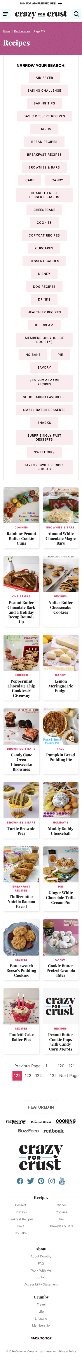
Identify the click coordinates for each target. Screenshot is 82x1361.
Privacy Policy (67, 1351)
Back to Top (41, 1338)
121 (72, 1067)
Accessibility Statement (41, 1284)
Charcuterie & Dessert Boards (44, 195)
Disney (44, 274)
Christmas (21, 596)
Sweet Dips (44, 452)
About (41, 1248)
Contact (41, 1277)
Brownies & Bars (44, 167)
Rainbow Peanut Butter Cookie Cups (21, 538)
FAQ (41, 1263)
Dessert (20, 1205)
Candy (57, 180)
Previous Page (27, 1067)
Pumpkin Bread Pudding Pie (60, 757)
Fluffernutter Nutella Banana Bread (21, 901)
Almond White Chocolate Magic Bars (60, 538)
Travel (41, 1304)
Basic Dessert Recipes (44, 116)
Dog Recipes (44, 286)
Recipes (60, 596)
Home (6, 31)
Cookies (44, 222)
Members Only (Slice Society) (44, 340)
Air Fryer (44, 78)
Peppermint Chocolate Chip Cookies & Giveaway (21, 688)
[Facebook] (20, 1183)
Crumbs (41, 1297)
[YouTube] (62, 1183)
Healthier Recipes (44, 312)
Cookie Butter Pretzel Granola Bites (60, 970)
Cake (29, 180)
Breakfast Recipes (44, 154)
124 (39, 1077)
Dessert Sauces (44, 261)
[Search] (76, 14)
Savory (44, 367)
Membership (41, 1325)
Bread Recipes (44, 142)
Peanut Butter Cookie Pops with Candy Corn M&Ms (60, 1042)
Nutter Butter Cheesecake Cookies (61, 607)
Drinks (44, 299)
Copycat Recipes (44, 235)
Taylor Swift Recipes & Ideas (44, 467)
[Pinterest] (41, 1183)
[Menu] (5, 14)
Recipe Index (22, 31)
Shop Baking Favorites (44, 397)
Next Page (69, 1077)
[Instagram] (51, 1183)
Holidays (60, 822)
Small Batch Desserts (44, 410)
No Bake (33, 354)
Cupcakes (44, 248)
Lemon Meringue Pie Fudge (60, 685)
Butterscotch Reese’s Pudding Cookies (21, 970)
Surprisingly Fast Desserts (44, 437)
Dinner (61, 1205)
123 (28, 1077)
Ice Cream (44, 325)
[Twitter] (30, 1183)
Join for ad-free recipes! (37, 3)
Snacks (44, 422)
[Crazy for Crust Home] (41, 15)
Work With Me (41, 1270)
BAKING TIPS (44, 103)
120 (62, 1067)
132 (54, 1077)
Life (41, 1311)
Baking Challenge (44, 90)
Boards (44, 129)
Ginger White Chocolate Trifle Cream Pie (60, 897)
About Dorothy (41, 1256)
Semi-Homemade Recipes (44, 382)
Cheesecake (44, 210)
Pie (60, 354)
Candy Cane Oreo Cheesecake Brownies (21, 762)
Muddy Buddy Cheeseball (60, 831)
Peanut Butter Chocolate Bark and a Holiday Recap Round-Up (21, 612)
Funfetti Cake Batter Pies (21, 1037)
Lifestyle (41, 1318)
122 (18, 1077)
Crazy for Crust (41, 1157)
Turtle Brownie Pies (21, 831)
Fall (60, 748)
